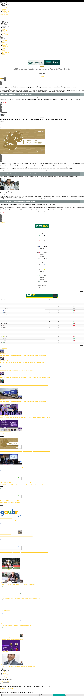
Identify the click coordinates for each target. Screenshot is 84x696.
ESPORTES (4, 33)
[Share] (42, 84)
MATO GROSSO (4, 24)
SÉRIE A (5, 12)
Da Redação (42, 76)
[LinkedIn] (42, 83)
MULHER (3, 50)
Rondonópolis (4, 45)
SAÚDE (3, 53)
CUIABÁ (42, 18)
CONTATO (3, 5)
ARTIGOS (3, 41)
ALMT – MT (4, 102)
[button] (42, 36)
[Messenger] (42, 81)
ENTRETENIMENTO (5, 26)
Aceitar (54, 694)
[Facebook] (42, 79)
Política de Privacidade (5, 4)
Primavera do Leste (5, 44)
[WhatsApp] (42, 77)
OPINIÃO (3, 27)
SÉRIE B (5, 7)
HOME (3, 21)
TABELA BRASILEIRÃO (6, 11)
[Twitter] (42, 80)
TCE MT (3, 54)
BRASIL (3, 42)
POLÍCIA (3, 23)
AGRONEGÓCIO (4, 40)
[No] (65, 694)
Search (1, 37)
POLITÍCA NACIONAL (5, 52)
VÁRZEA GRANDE (5, 22)
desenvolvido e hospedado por (7, 688)
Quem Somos (4, 3)
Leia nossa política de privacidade (60, 694)
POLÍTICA (3, 51)
